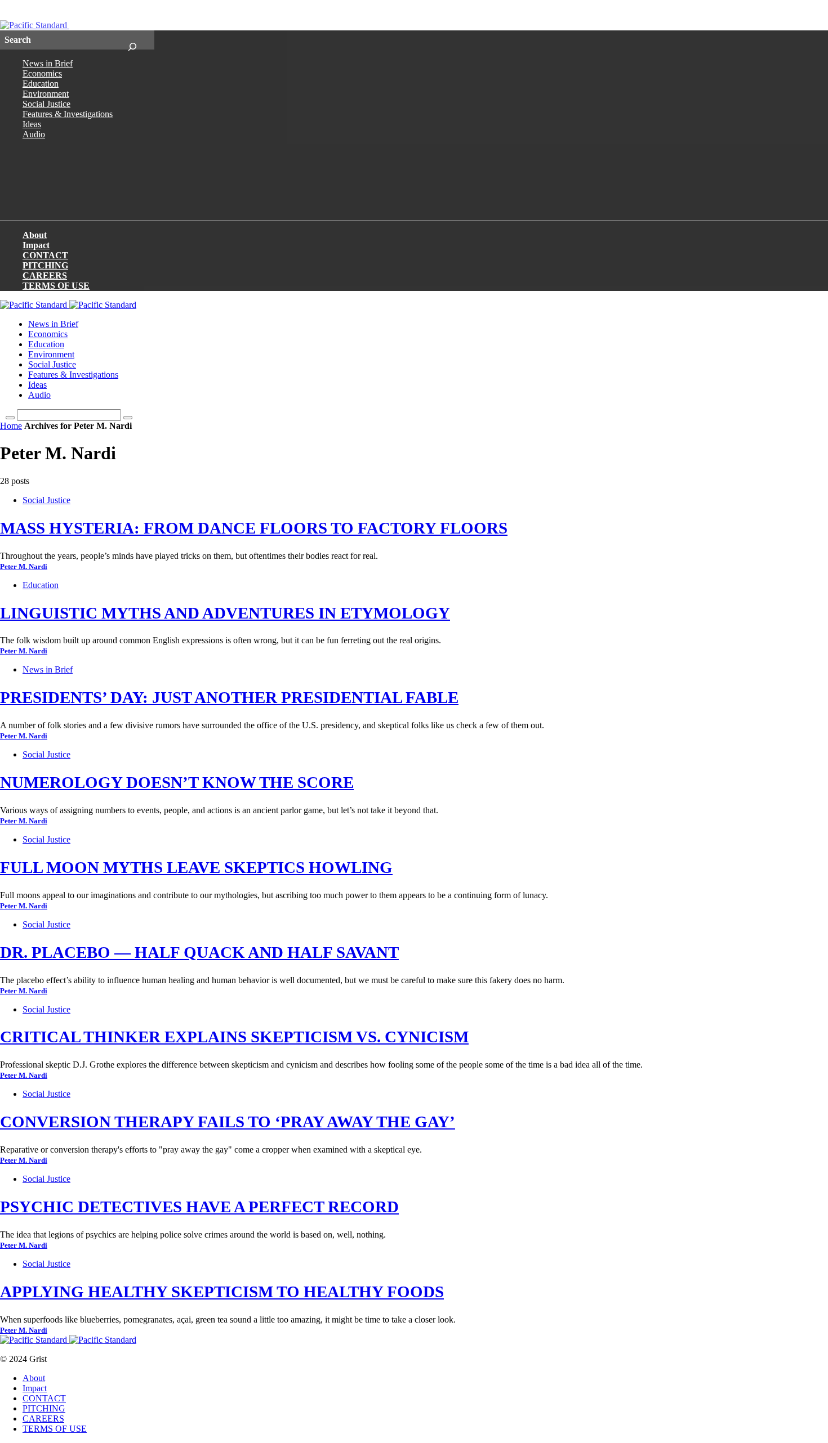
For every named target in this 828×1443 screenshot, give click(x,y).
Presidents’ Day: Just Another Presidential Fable (229, 697)
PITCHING (45, 265)
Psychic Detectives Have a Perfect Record (199, 1207)
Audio (34, 134)
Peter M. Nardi (23, 567)
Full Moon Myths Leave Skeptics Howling (196, 867)
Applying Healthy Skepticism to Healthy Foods (222, 1292)
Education (41, 83)
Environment (46, 93)
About (35, 235)
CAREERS (45, 275)
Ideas (32, 124)
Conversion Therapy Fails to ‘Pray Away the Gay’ (227, 1122)
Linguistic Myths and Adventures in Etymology (225, 613)
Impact (36, 245)
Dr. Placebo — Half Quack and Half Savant (199, 952)
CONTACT (45, 255)
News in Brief (48, 63)
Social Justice (46, 104)
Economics (42, 73)
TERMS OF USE (56, 285)
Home (11, 426)
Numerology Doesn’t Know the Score (177, 782)
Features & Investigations (68, 114)
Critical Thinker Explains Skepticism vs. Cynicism (234, 1037)
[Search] (132, 40)
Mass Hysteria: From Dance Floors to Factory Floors (254, 528)
